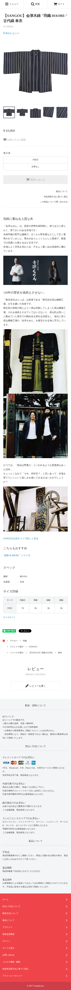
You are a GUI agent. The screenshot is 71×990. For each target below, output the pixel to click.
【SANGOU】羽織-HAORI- (41, 653)
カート (61, 4)
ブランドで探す (17, 647)
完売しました (37, 179)
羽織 (25, 641)
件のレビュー (11, 33)
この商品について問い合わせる (54, 202)
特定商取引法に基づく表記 (56, 197)
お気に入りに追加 (16, 140)
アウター (14, 641)
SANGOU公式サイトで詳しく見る (20, 538)
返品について (62, 191)
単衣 (60, 653)
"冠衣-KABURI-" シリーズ (16, 555)
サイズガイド (9, 617)
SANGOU (33, 647)
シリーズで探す (17, 653)
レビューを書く (37, 686)
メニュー (13, 4)
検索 (37, 4)
